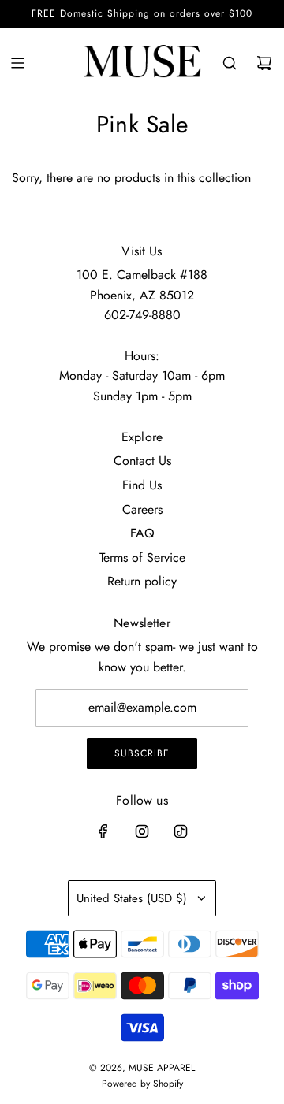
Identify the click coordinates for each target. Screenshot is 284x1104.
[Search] (229, 63)
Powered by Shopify (142, 1083)
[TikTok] (180, 831)
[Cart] (264, 63)
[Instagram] (142, 831)
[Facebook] (103, 831)
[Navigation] (17, 63)
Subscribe (142, 753)
